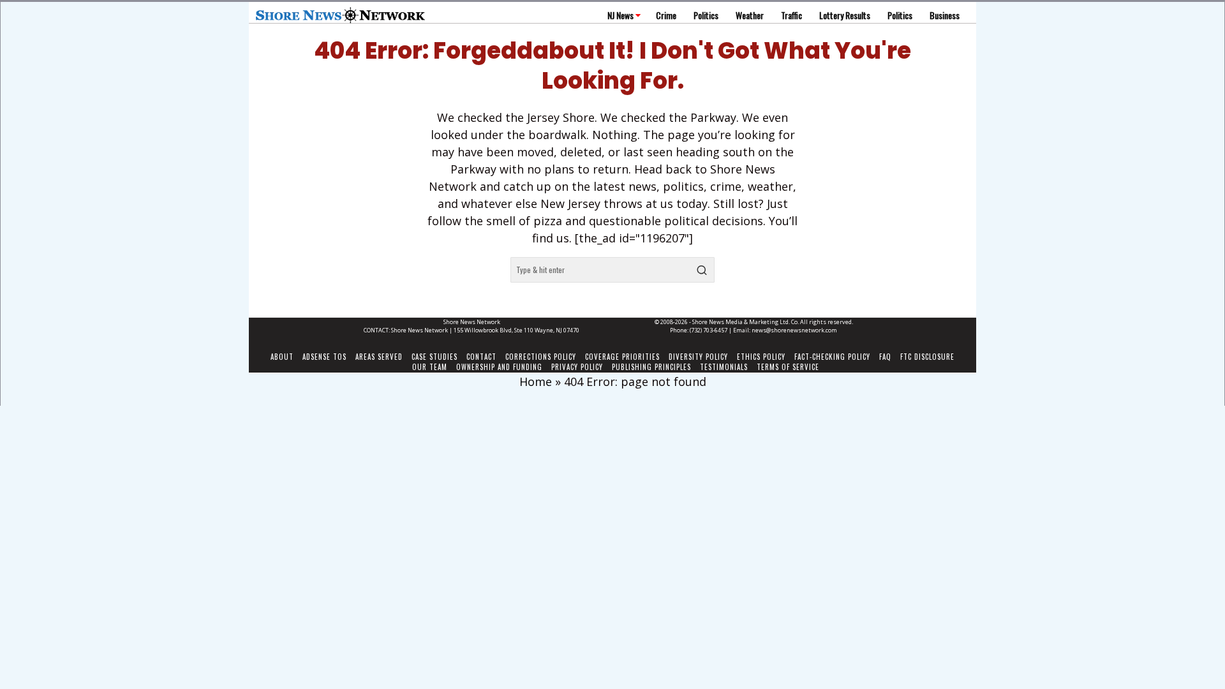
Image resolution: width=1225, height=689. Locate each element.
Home (535, 381)
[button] (702, 270)
